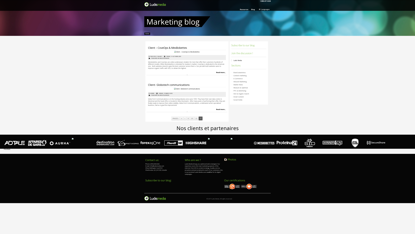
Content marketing (240, 76)
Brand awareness (239, 73)
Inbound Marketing (240, 82)
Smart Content (238, 97)
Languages (265, 9)
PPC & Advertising (239, 91)
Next (8, 149)
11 (196, 118)
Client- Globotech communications (169, 85)
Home (147, 34)
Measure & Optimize (240, 88)
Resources (244, 9)
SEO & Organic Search (241, 94)
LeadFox (209, 172)
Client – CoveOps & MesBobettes (167, 48)
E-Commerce (238, 79)
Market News (238, 85)
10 (192, 118)
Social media (237, 100)
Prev (5, 149)
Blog (253, 9)
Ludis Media (237, 60)
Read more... (221, 72)
